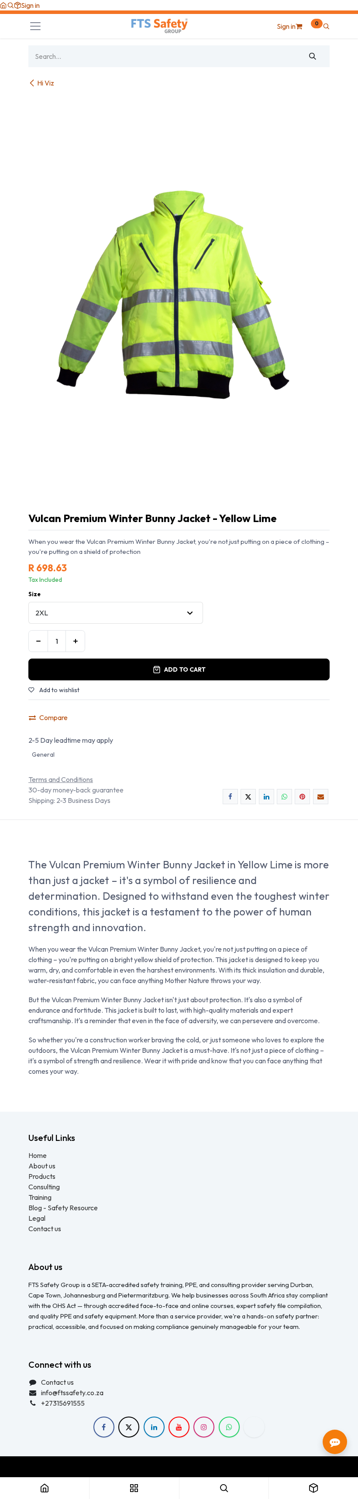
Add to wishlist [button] (58, 690)
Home (37, 1155)
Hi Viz (45, 83)
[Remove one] (38, 641)
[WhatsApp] (284, 796)
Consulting (44, 1186)
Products (41, 1176)
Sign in (30, 5)
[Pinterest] (302, 796)
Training (40, 1197)
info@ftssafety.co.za (72, 1392)
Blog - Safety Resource (63, 1207)
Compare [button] (53, 717)
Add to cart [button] (185, 669)
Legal (36, 1218)
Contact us (44, 1228)
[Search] (313, 56)
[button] (10, 5)
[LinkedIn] (266, 796)
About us (41, 1165)
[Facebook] (230, 796)
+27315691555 (63, 1403)
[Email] (320, 796)
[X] (248, 796)
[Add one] (75, 641)
